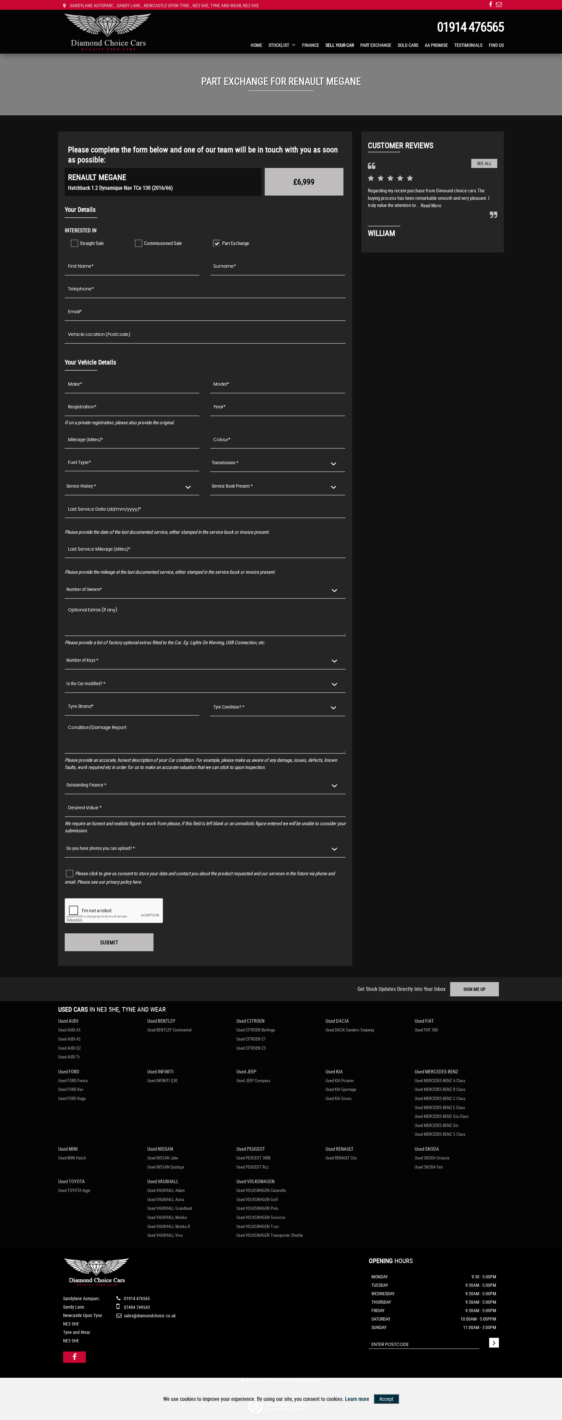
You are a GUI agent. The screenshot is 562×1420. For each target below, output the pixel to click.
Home (256, 45)
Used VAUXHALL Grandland (169, 1208)
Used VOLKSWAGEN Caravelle (261, 1190)
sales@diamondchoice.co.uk (149, 1315)
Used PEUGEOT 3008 (253, 1158)
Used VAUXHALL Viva (164, 1235)
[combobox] (277, 463)
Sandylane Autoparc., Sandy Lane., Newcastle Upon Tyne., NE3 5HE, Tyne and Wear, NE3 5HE (164, 5)
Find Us (496, 45)
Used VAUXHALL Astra (165, 1199)
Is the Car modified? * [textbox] (85, 683)
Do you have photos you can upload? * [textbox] (100, 848)
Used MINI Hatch (72, 1158)
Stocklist (279, 45)
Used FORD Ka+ (71, 1089)
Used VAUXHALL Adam (166, 1190)
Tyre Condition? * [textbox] (228, 707)
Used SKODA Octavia (432, 1158)
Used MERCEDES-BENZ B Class (440, 1089)
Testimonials (468, 45)
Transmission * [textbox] (225, 462)
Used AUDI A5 (69, 1039)
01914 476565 (470, 26)
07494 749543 (136, 1307)
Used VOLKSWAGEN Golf (257, 1199)
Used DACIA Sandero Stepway (350, 1030)
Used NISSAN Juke (162, 1158)
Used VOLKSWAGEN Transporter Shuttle (269, 1235)
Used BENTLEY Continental (169, 1030)
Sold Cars (408, 45)
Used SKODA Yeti (429, 1167)
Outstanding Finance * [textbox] (86, 785)
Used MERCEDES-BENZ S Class (440, 1134)
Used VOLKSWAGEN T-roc (257, 1226)
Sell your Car (340, 45)
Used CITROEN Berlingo (255, 1030)
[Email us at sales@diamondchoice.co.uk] (499, 4)
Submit (109, 942)
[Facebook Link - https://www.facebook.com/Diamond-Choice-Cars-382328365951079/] (490, 4)
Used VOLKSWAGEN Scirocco (261, 1217)
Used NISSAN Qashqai (165, 1167)
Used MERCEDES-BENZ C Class (440, 1098)
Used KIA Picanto (340, 1080)
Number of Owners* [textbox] (84, 589)
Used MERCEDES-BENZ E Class (440, 1107)
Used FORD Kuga (72, 1098)
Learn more (357, 1398)
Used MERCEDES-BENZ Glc (437, 1125)
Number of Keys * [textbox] (82, 660)
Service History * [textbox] (81, 486)
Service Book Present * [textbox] (232, 486)
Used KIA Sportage (341, 1089)
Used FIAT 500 (426, 1030)
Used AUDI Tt (69, 1057)
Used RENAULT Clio (341, 1158)
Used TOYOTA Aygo (74, 1190)
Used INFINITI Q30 (162, 1080)
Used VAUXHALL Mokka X (168, 1226)
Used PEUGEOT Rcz (252, 1167)
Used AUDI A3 (69, 1030)
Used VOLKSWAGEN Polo (257, 1208)
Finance (310, 45)
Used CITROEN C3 (251, 1048)
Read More (431, 205)
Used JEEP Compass (253, 1080)
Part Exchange (375, 45)
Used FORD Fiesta (72, 1080)
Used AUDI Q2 (69, 1048)
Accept (386, 1398)
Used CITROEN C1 (251, 1039)
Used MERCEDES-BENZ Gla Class (442, 1116)
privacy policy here (123, 881)
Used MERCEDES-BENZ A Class (440, 1080)
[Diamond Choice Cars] (108, 32)
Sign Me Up (474, 989)
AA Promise (436, 45)
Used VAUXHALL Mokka (167, 1217)
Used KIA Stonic (339, 1098)
